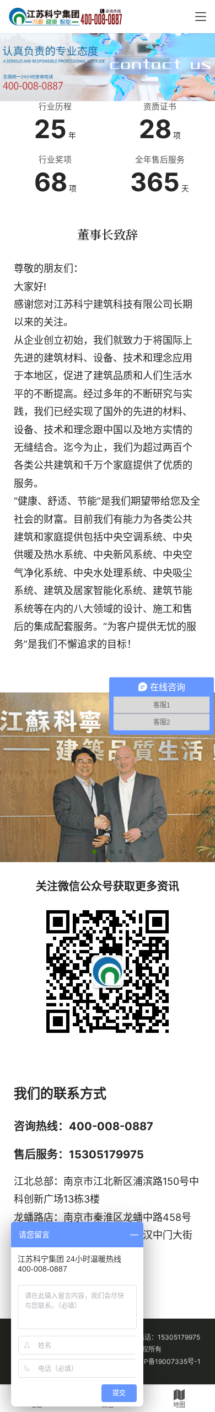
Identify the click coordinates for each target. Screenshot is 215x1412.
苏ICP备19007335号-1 (166, 1362)
